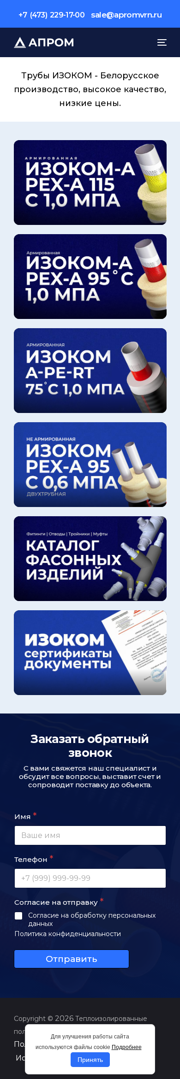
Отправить (71, 959)
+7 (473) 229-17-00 (51, 15)
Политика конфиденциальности (67, 934)
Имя (25, 816)
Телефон (33, 859)
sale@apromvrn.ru (126, 14)
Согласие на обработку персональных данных (92, 919)
